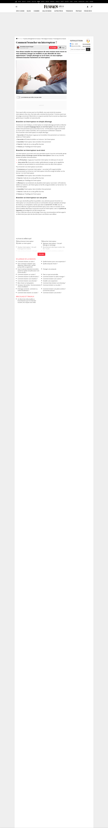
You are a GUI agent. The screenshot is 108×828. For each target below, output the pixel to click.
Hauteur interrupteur (24, 247)
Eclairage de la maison (60, 38)
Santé (62, 1)
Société (67, 1)
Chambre (36, 11)
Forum (91, 1)
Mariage (52, 1)
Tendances (69, 11)
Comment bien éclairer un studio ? (28, 293)
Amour (47, 1)
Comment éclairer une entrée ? (52, 293)
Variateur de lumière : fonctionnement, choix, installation (29, 286)
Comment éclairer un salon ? (26, 261)
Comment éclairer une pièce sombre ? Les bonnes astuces (54, 289)
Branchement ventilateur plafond (53, 251)
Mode (19, 1)
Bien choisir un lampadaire (26, 283)
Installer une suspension (50, 281)
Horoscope (81, 1)
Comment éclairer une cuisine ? (52, 279)
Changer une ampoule (49, 269)
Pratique (79, 11)
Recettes (34, 1)
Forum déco (88, 11)
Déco (38, 1)
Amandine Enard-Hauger (26, 46)
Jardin (42, 1)
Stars (71, 1)
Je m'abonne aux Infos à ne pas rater (31, 97)
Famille (58, 1)
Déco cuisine (20, 11)
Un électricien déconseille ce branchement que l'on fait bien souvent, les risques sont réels (27, 300)
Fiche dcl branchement (24, 251)
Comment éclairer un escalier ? (52, 285)
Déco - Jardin (74, 44)
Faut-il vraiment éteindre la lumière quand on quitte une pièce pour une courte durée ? (28, 270)
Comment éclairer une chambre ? (28, 279)
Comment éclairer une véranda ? (27, 281)
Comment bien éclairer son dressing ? (54, 283)
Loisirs (75, 1)
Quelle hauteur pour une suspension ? (54, 261)
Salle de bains (46, 11)
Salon (29, 11)
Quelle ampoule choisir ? (50, 264)
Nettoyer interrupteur (49, 243)
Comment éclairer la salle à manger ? (54, 276)
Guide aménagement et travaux (32, 38)
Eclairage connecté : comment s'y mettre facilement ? (27, 289)
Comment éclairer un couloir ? (27, 274)
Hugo (87, 1)
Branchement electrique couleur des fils (54, 248)
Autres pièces (58, 11)
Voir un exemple (86, 44)
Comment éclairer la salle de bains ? (28, 276)
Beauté (24, 1)
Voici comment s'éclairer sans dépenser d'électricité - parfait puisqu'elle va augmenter (27, 265)
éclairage (33, 127)
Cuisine (29, 1)
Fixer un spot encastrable (50, 274)
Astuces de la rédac (76, 46)
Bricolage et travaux (47, 38)
